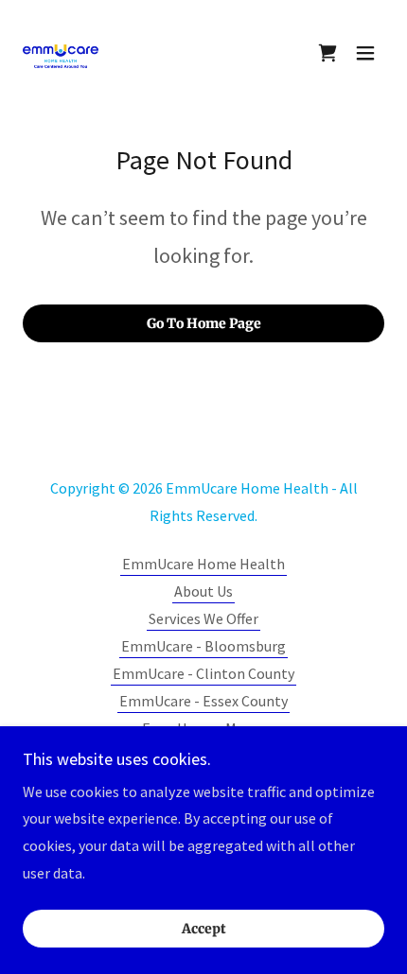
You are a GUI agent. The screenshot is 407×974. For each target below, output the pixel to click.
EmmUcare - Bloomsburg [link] (203, 645)
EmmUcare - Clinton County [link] (203, 673)
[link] (60, 53)
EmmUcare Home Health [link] (203, 563)
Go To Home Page (204, 323)
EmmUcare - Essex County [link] (203, 700)
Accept (204, 928)
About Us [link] (203, 591)
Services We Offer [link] (203, 618)
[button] (365, 53)
